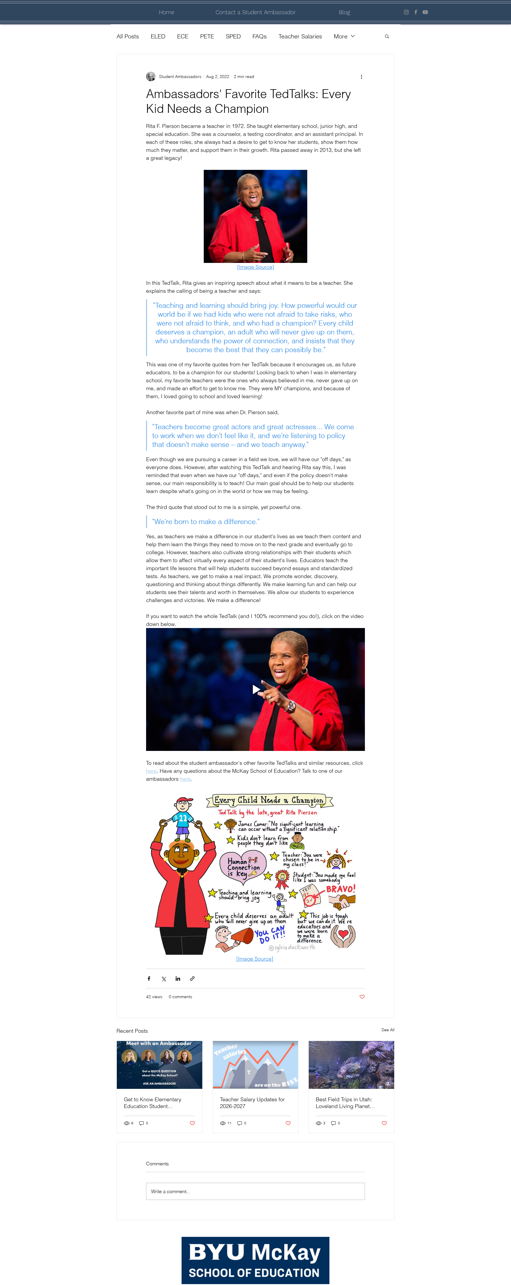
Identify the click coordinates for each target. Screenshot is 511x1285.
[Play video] (255, 689)
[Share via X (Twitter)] (163, 978)
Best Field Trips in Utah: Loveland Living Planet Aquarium (344, 1103)
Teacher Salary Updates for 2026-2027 (252, 1103)
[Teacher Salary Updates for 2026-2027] (255, 1065)
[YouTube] (425, 12)
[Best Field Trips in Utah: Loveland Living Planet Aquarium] (351, 1065)
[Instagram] (406, 12)
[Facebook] (416, 12)
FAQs (260, 36)
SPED (233, 36)
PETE (207, 36)
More (340, 36)
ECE (182, 36)
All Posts (128, 36)
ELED (158, 36)
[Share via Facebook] (149, 978)
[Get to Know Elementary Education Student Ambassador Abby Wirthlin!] (159, 1065)
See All (387, 1029)
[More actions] (361, 76)
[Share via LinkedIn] (178, 978)
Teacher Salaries (300, 36)
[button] (387, 36)
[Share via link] (192, 978)
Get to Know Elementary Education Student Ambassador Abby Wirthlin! (156, 1103)
